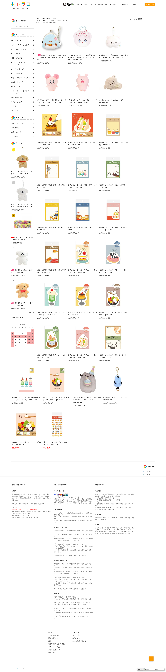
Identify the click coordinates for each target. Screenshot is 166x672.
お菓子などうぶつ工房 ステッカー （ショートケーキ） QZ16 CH (82, 271)
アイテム (151, 4)
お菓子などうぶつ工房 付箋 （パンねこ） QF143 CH (51, 229)
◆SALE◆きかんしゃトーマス (51, 18)
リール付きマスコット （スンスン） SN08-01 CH (116, 399)
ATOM (54, 653)
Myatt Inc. (18, 668)
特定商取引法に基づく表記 (56, 644)
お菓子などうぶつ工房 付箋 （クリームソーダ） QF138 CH (82, 186)
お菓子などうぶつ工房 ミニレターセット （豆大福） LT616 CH (113, 356)
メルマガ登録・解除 (102, 4)
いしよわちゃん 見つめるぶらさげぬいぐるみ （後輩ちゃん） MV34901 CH (113, 56)
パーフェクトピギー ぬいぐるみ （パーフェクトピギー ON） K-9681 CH (51, 101)
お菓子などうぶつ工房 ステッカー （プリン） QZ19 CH (82, 314)
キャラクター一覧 (87, 4)
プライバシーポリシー (55, 647)
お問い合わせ (126, 4)
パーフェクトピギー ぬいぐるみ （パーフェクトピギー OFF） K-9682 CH (82, 101)
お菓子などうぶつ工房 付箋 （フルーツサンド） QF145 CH (113, 229)
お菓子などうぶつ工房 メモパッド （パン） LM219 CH (81, 144)
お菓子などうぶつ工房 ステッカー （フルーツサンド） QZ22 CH (82, 356)
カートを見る (76, 635)
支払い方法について (54, 635)
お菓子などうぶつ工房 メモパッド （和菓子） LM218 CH (26, 443)
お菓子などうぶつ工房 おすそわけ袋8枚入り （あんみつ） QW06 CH (57, 399)
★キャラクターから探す (49, 20)
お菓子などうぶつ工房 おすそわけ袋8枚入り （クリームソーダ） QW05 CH (26, 399)
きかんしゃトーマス (63, 20)
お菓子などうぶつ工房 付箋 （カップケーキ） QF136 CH (113, 144)
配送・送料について (54, 638)
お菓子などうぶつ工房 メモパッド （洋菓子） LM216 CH (51, 144)
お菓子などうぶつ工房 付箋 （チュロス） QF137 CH (51, 186)
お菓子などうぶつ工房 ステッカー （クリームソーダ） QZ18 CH (51, 314)
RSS (49, 653)
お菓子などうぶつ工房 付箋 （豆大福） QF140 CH (113, 186)
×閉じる (140, 669)
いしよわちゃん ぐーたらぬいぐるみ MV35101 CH (112, 101)
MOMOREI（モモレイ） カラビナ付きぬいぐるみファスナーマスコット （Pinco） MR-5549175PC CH (82, 57)
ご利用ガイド (114, 4)
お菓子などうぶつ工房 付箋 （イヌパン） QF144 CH (82, 229)
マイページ (138, 4)
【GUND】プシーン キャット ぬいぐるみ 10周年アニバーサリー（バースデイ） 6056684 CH (87, 400)
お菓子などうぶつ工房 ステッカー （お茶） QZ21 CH (51, 356)
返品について (52, 641)
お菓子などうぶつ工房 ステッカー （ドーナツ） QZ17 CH (113, 271)
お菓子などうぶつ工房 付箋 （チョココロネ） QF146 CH (51, 271)
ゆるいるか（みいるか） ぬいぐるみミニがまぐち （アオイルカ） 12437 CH (51, 57)
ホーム (38, 18)
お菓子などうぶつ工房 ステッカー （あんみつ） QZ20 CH (113, 314)
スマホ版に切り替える (79, 641)
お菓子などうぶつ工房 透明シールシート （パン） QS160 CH (57, 443)
